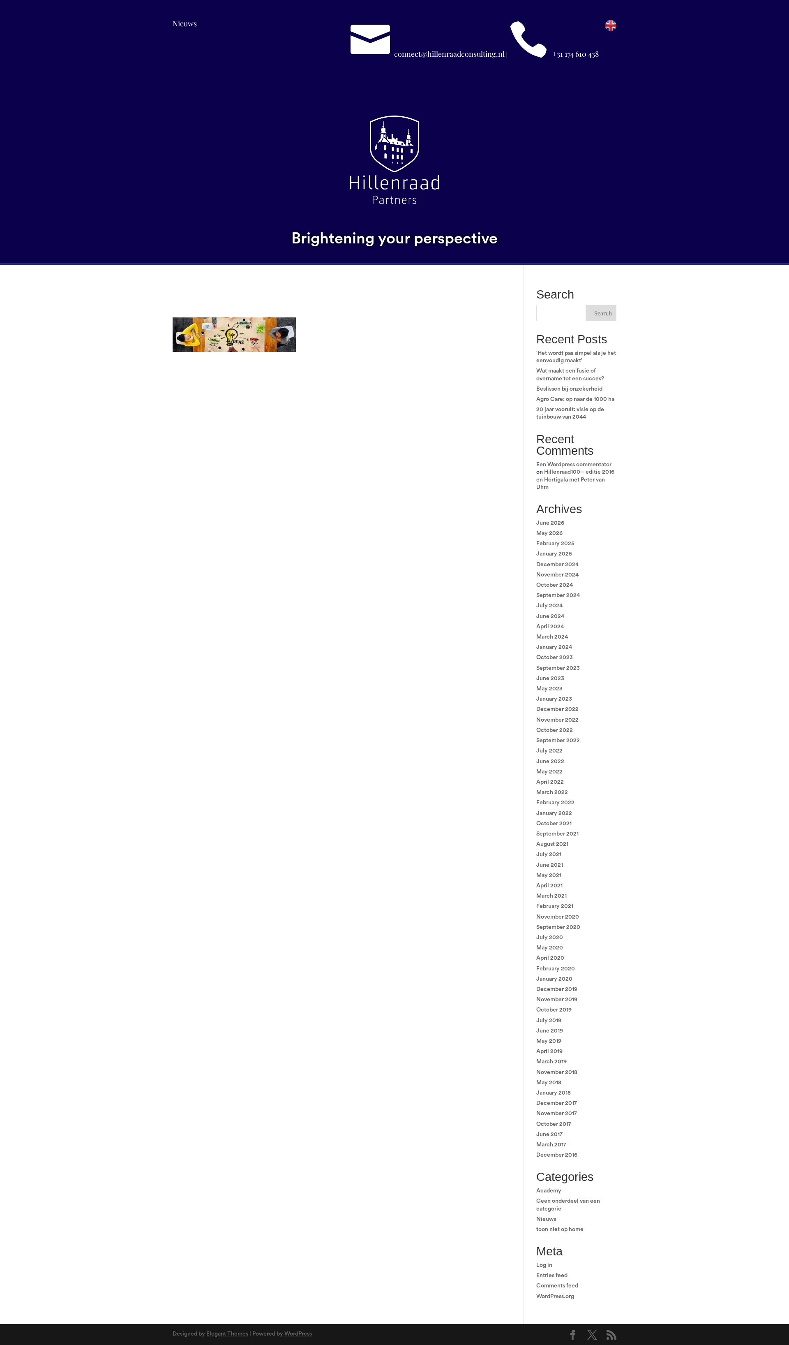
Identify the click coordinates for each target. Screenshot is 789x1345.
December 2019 (556, 989)
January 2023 (554, 699)
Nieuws (185, 23)
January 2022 (554, 813)
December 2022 (557, 709)
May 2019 (548, 1041)
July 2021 (548, 854)
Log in (544, 1265)
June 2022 (550, 761)
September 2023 (558, 668)
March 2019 (551, 1062)
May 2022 (549, 772)
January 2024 (554, 647)
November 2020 (557, 917)
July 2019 (548, 1020)
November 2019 (556, 999)
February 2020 (555, 969)
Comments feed (557, 1286)
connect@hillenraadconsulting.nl (449, 54)
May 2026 (549, 533)
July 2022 (549, 751)
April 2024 (550, 627)
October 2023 (554, 657)
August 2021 (552, 844)
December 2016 (556, 1155)
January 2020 (554, 979)
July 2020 (549, 937)
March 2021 (551, 896)
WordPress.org (555, 1296)
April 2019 (549, 1051)
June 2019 (549, 1031)
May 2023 (549, 689)
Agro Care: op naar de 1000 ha (575, 399)
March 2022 (552, 792)
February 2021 (554, 906)
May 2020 (549, 948)
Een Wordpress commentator (573, 465)
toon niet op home (560, 1229)
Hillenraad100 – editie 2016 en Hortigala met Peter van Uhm (575, 479)
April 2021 (549, 886)
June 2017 (549, 1134)
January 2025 (554, 554)
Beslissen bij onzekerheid (569, 389)
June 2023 (550, 678)
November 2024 (557, 575)
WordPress (298, 1334)
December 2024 (557, 564)
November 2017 (556, 1113)
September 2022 (558, 740)
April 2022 (550, 782)
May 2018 (548, 1083)
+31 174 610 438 (575, 54)
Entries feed (552, 1275)
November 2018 (556, 1072)
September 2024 (558, 595)
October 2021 (554, 823)
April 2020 (550, 958)
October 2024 (554, 585)
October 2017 (553, 1124)
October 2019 (554, 1010)
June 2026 (550, 523)
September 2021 (557, 834)
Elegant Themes (227, 1334)
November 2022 (557, 720)
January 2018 (553, 1093)
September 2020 (558, 927)
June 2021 (549, 865)
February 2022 (555, 803)
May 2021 (548, 875)
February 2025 (555, 543)
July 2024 (549, 606)
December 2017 (556, 1103)
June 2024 (550, 616)
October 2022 (554, 730)
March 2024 (552, 637)
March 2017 (551, 1145)
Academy (548, 1191)
